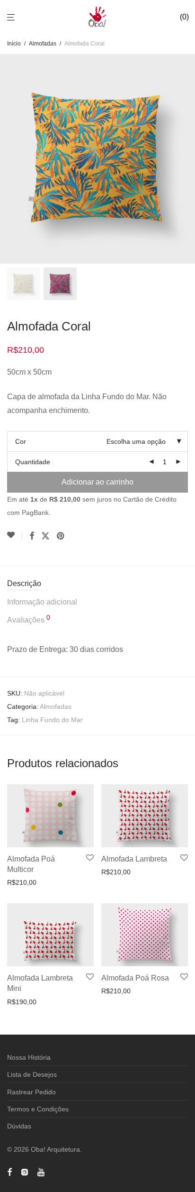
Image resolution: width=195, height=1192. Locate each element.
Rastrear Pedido (31, 1092)
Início (14, 43)
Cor (20, 441)
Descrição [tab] (24, 583)
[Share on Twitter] (45, 536)
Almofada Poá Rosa (135, 978)
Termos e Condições (38, 1109)
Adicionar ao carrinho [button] (130, 872)
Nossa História (29, 1057)
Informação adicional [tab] (42, 602)
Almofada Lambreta (134, 859)
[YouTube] (41, 1171)
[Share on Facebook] (31, 536)
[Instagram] (24, 1171)
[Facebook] (9, 1171)
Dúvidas (19, 1126)
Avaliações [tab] (28, 619)
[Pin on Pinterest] (61, 536)
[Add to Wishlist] (14, 535)
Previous (9, 158)
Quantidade (32, 462)
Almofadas (42, 43)
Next (186, 158)
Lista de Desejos (32, 1074)
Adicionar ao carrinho (97, 482)
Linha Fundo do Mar (52, 720)
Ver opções (21, 882)
